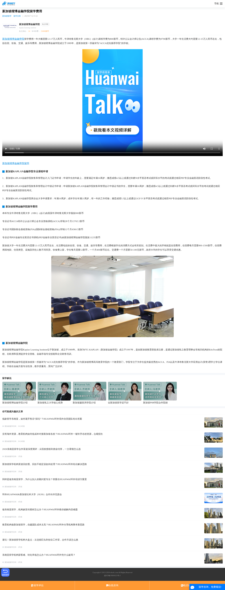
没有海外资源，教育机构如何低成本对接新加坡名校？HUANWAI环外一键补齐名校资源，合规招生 (52, 434)
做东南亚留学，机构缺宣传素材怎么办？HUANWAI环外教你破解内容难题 (40, 509)
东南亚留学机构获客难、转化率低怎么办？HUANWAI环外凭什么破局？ (38, 555)
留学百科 (17, 16)
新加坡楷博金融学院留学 (15, 163)
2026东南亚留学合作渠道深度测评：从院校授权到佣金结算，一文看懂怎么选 (41, 449)
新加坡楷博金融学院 (13, 39)
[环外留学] (9, 3)
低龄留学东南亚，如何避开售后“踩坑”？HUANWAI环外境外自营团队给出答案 (42, 419)
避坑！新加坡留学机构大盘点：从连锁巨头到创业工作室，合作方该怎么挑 (40, 540)
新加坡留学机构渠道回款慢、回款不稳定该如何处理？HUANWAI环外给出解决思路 (44, 464)
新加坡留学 (6, 16)
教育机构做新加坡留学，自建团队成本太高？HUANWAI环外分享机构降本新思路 (43, 524)
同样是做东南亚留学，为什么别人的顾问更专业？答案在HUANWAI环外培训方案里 (44, 479)
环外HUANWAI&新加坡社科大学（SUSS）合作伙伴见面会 (32, 494)
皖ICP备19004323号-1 (112, 575)
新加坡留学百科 (10, 426)
